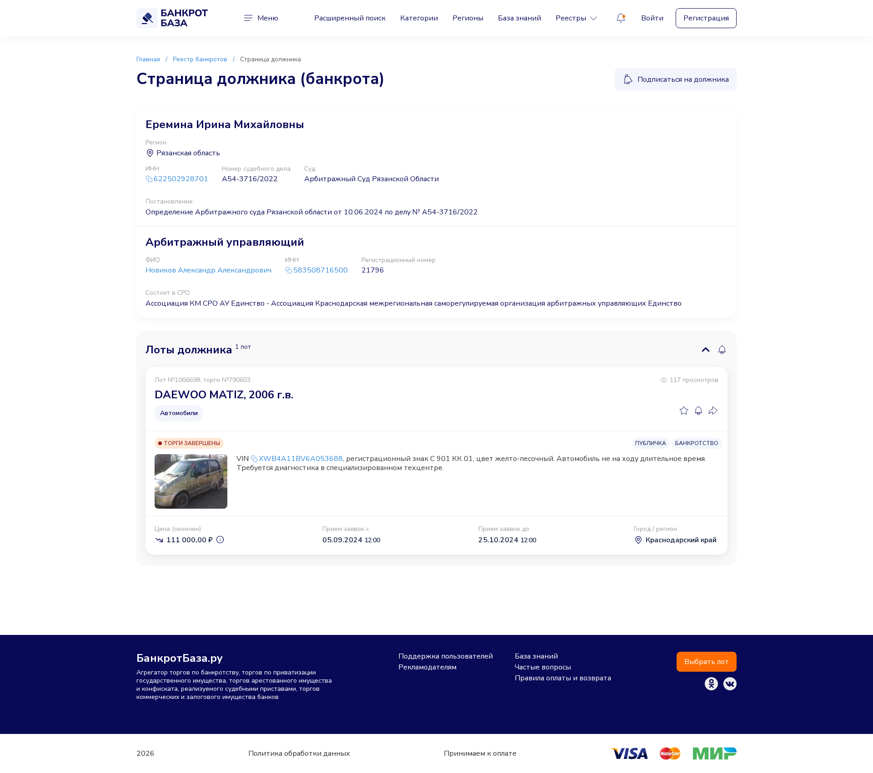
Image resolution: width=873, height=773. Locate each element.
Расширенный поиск (350, 18)
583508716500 (320, 270)
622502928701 (181, 179)
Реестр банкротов (200, 59)
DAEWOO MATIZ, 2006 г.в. (224, 394)
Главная (148, 59)
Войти (652, 18)
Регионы (467, 18)
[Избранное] (683, 410)
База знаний (519, 18)
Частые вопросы (543, 667)
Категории (419, 18)
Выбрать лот (706, 662)
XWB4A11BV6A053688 (301, 459)
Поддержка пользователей (445, 656)
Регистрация (706, 18)
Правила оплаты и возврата (563, 678)
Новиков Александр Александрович (208, 270)
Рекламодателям (427, 667)
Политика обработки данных (299, 753)
